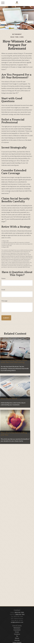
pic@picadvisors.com (17, 622)
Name (3, 278)
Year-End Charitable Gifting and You (14, 434)
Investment (17, 630)
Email (3, 289)
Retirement (17, 628)
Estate (17, 632)
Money (17, 638)
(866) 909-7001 (20, 614)
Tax (17, 636)
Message (4, 301)
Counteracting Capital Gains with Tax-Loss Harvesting (14, 361)
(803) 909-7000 (19, 612)
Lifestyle (17, 640)
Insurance (17, 634)
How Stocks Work (9, 398)
